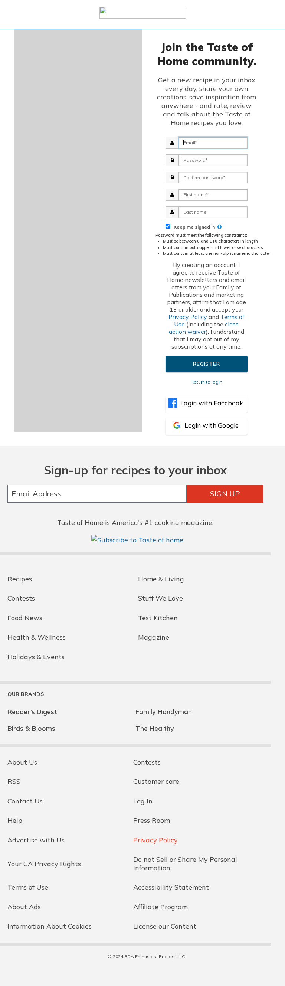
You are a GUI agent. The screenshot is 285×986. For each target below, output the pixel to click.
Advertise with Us (36, 840)
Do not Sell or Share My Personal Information (185, 863)
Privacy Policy (187, 317)
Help (14, 820)
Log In (143, 801)
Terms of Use (27, 887)
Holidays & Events (36, 657)
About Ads (24, 907)
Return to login (206, 382)
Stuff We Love (160, 598)
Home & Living (161, 579)
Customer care (156, 781)
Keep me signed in (193, 227)
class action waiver (204, 328)
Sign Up (225, 493)
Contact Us (25, 801)
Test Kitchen (158, 618)
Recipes (19, 579)
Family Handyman (163, 711)
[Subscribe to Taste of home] (137, 540)
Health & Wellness (36, 637)
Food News (24, 618)
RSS (13, 781)
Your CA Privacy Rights (44, 864)
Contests (21, 598)
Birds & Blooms (31, 728)
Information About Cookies (49, 926)
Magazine (153, 637)
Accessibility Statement (171, 887)
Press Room (151, 820)
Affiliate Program (160, 907)
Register (206, 364)
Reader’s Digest (32, 711)
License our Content (164, 926)
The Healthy (154, 728)
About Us (22, 762)
